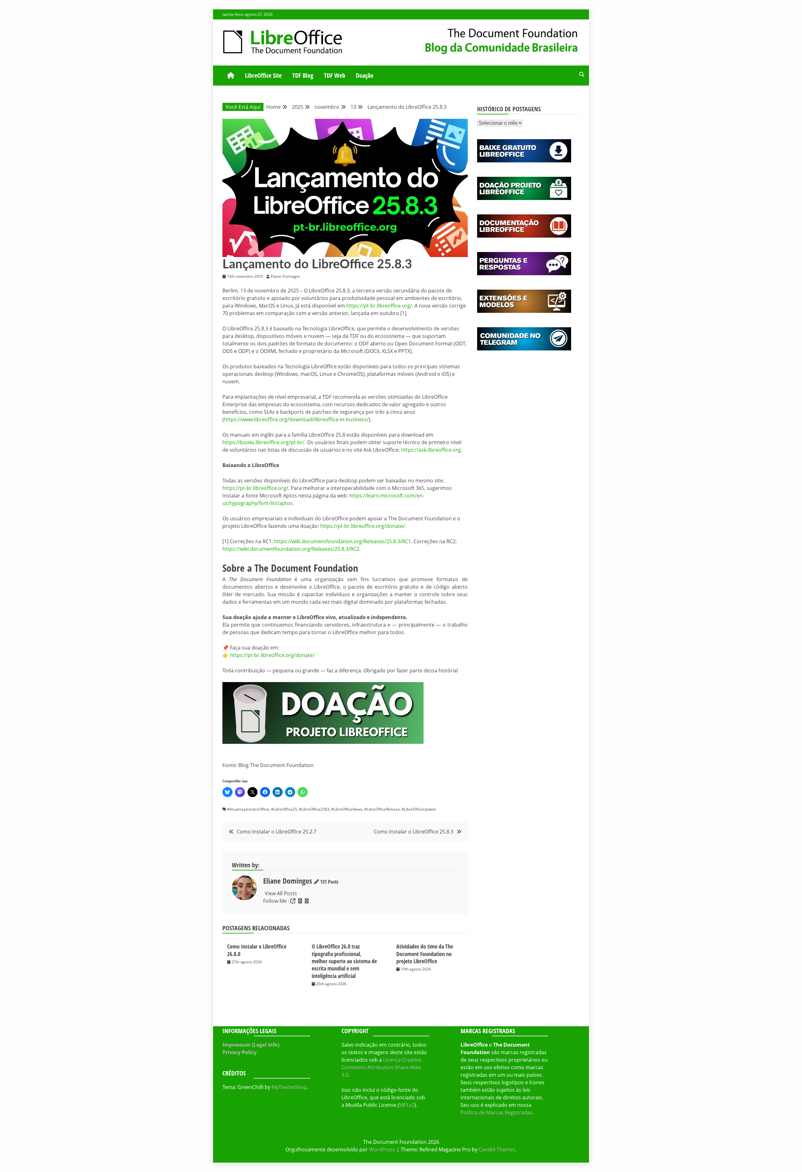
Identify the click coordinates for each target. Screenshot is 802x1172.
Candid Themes (497, 1149)
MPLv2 (406, 1104)
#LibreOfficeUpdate (419, 809)
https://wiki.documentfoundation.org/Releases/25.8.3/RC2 (290, 548)
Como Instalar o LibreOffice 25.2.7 (276, 831)
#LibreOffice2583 (314, 809)
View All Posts (281, 893)
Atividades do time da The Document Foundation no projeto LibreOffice (424, 954)
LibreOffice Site (263, 75)
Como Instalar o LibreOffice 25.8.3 (413, 831)
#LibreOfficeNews (346, 809)
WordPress (382, 1149)
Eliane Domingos (287, 880)
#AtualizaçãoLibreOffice (248, 809)
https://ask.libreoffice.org (431, 449)
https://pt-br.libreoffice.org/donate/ (362, 526)
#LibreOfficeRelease (382, 809)
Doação (364, 75)
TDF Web (334, 75)
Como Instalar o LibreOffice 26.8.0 (256, 950)
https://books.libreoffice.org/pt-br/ (263, 442)
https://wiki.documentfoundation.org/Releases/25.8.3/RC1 (342, 541)
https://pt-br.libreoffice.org (254, 488)
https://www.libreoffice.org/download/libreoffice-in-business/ (296, 419)
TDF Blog (302, 75)
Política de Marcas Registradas (497, 1112)
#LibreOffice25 (284, 809)
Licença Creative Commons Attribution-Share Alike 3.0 (381, 1067)
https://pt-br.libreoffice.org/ (379, 305)
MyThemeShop (289, 1087)
